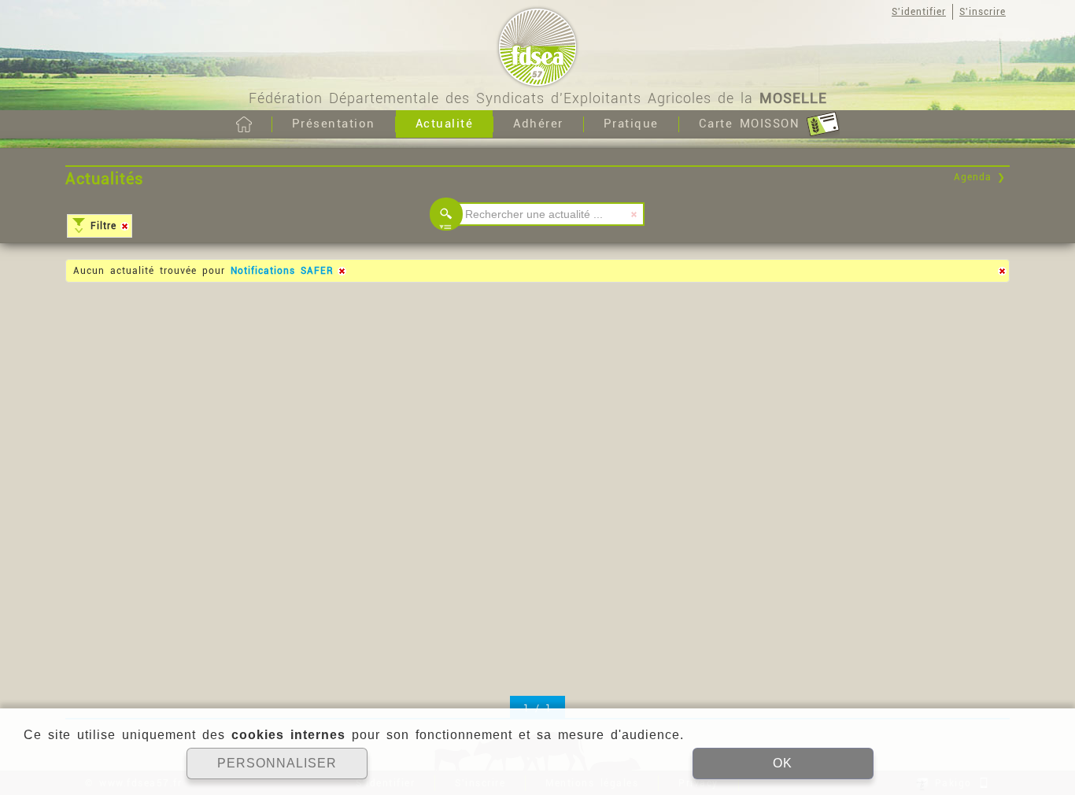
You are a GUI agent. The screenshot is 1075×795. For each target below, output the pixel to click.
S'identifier (919, 11)
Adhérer (538, 123)
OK (782, 763)
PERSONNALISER (277, 763)
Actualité (445, 123)
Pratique (631, 123)
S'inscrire (982, 11)
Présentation (333, 123)
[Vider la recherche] (634, 214)
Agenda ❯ (980, 177)
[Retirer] (124, 226)
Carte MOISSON (753, 123)
